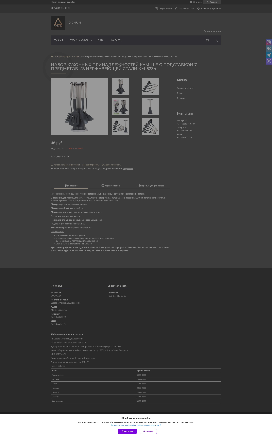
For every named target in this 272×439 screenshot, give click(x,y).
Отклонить (148, 431)
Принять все (127, 431)
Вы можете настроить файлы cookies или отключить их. (135, 425)
